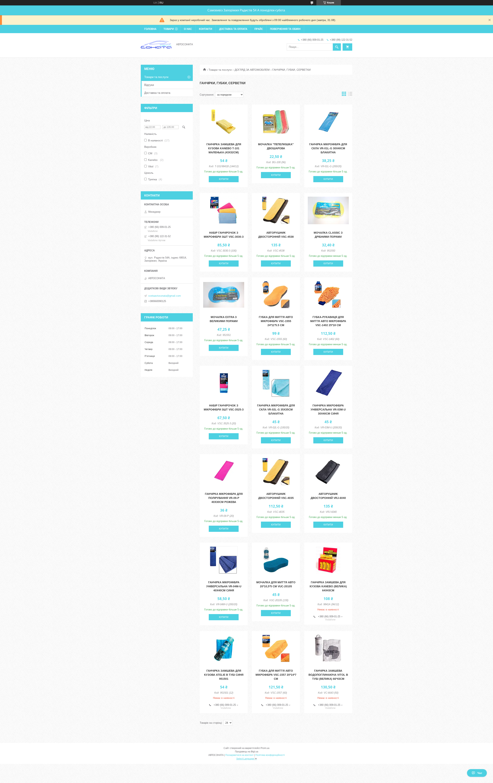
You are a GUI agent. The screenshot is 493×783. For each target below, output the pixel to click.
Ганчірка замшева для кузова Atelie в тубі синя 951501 (223, 674)
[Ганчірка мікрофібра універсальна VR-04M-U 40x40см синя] (224, 560)
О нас (188, 29)
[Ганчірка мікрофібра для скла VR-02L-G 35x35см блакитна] (276, 383)
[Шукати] (337, 47)
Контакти (205, 29)
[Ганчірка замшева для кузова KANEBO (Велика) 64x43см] (328, 560)
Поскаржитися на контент (239, 755)
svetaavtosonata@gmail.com (164, 295)
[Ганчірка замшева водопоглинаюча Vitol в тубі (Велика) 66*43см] (328, 648)
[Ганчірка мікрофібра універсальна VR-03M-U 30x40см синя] (328, 383)
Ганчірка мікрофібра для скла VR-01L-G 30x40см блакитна (328, 148)
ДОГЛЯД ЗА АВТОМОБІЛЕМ (252, 69)
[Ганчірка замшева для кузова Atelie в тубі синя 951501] (224, 648)
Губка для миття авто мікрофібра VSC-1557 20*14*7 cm (276, 674)
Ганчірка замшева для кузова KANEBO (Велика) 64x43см (328, 586)
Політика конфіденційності (270, 755)
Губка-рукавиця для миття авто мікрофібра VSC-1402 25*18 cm (328, 321)
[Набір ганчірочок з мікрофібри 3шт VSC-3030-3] (224, 210)
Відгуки (149, 84)
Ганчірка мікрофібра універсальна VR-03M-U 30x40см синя (328, 409)
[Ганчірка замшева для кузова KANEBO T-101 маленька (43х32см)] (224, 122)
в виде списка (350, 95)
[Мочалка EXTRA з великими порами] (224, 294)
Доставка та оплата (233, 29)
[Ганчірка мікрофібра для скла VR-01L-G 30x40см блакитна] (328, 122)
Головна (150, 29)
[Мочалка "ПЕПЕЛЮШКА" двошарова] (276, 122)
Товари (168, 29)
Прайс (258, 29)
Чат (479, 773)
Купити (223, 179)
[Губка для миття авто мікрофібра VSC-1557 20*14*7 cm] (276, 648)
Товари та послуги (220, 69)
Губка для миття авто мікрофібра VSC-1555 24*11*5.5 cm (276, 321)
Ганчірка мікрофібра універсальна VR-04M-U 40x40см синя (223, 586)
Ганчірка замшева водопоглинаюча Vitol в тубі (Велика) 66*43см (328, 674)
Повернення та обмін (285, 29)
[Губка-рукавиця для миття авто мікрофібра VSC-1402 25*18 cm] (328, 294)
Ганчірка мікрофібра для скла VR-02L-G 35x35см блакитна (276, 409)
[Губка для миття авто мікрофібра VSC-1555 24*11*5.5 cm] (276, 294)
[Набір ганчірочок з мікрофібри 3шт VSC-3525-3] (224, 383)
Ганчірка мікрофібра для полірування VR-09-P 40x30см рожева (224, 498)
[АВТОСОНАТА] (156, 44)
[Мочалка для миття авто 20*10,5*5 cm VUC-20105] (276, 560)
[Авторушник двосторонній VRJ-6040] (328, 471)
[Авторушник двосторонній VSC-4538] (276, 210)
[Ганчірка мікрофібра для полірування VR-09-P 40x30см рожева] (224, 471)
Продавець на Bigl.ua (246, 751)
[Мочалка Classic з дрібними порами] (328, 210)
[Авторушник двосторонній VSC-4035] (276, 471)
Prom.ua (265, 748)
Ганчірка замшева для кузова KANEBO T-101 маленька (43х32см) (223, 148)
